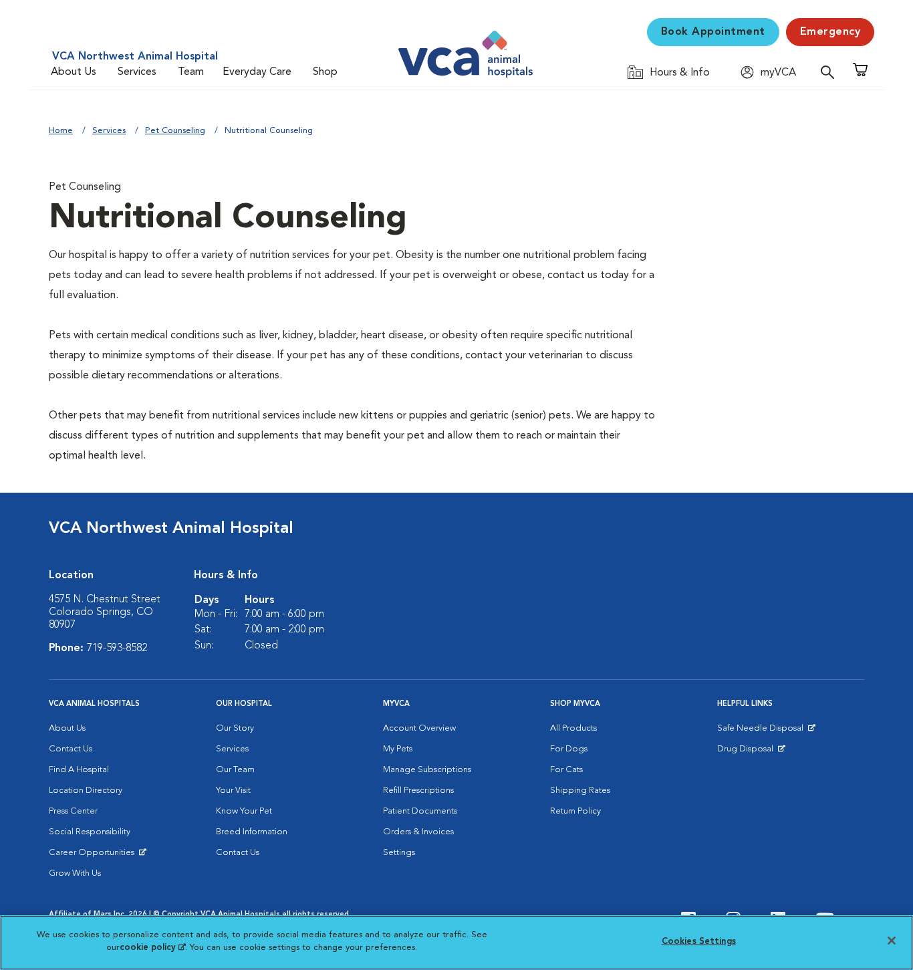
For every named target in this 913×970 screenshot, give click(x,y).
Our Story (235, 728)
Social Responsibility (89, 832)
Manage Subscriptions (427, 769)
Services (137, 72)
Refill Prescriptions (418, 790)
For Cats (566, 769)
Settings (399, 852)
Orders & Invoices (418, 832)
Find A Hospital (79, 769)
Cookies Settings (699, 941)
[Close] (891, 940)
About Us (73, 72)
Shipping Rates (580, 790)
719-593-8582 (117, 648)
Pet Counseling (175, 130)
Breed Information (251, 832)
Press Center (73, 811)
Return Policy (575, 811)
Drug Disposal (751, 752)
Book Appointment (713, 32)
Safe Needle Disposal (762, 731)
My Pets (397, 749)
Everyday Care (257, 72)
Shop (325, 72)
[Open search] (830, 72)
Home (61, 130)
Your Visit (233, 790)
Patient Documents (420, 811)
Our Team (235, 769)
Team (191, 72)
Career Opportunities (94, 855)
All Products (573, 728)
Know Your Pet (244, 811)
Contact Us (70, 749)
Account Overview (419, 728)
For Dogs (569, 749)
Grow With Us (75, 873)
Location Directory (85, 790)
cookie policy (152, 947)
